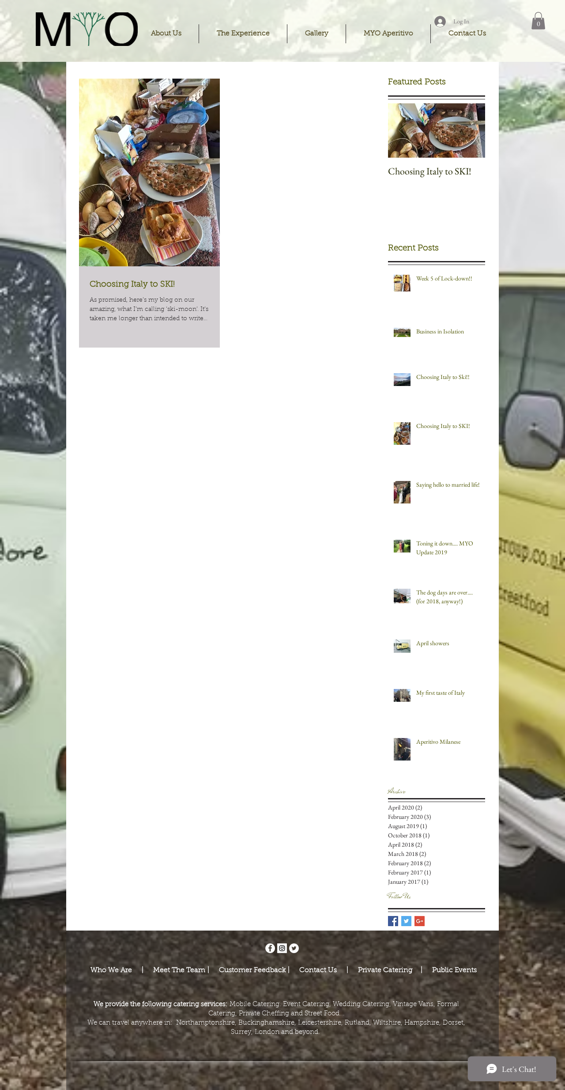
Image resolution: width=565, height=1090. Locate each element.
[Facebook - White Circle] (270, 948)
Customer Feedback (249, 970)
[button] (166, 33)
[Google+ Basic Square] (419, 921)
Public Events (454, 970)
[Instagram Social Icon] (282, 948)
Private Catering (386, 970)
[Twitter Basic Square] (406, 921)
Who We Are (112, 970)
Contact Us (317, 970)
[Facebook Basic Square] (393, 921)
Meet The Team (180, 970)
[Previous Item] (402, 130)
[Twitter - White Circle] (294, 948)
